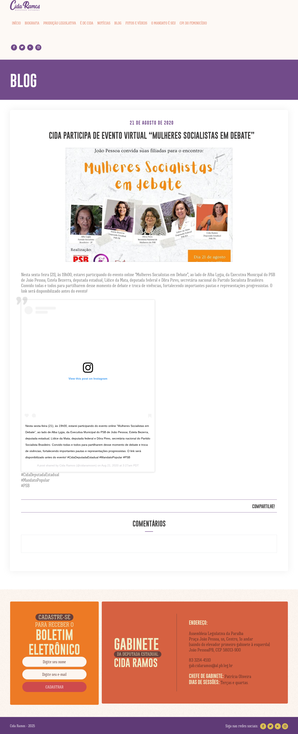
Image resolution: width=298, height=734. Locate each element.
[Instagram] (38, 47)
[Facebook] (14, 47)
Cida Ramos (67, 465)
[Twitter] (22, 47)
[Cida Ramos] (25, 5)
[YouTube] (30, 47)
